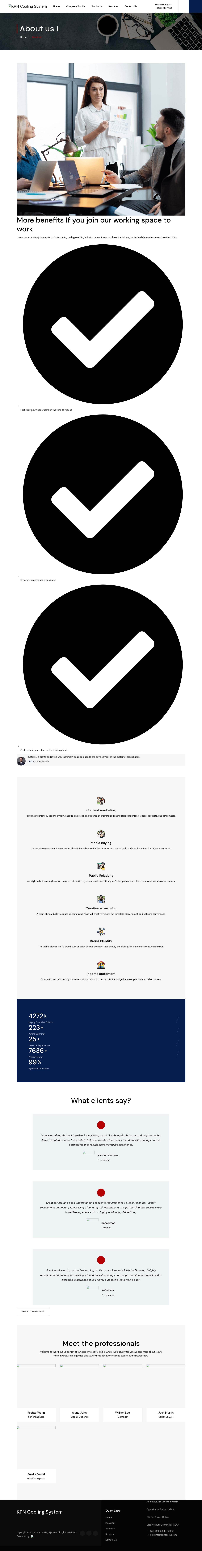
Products (97, 6)
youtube (95, 1533)
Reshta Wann (36, 1413)
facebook (82, 1533)
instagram (89, 1533)
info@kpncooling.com (166, 1534)
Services (113, 6)
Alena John (79, 1413)
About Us (110, 1523)
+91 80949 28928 (164, 1531)
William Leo (122, 1413)
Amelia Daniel (36, 1474)
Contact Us (131, 6)
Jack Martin (166, 1413)
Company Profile (75, 6)
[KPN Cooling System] (28, 6)
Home (56, 6)
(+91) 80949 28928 (163, 8)
